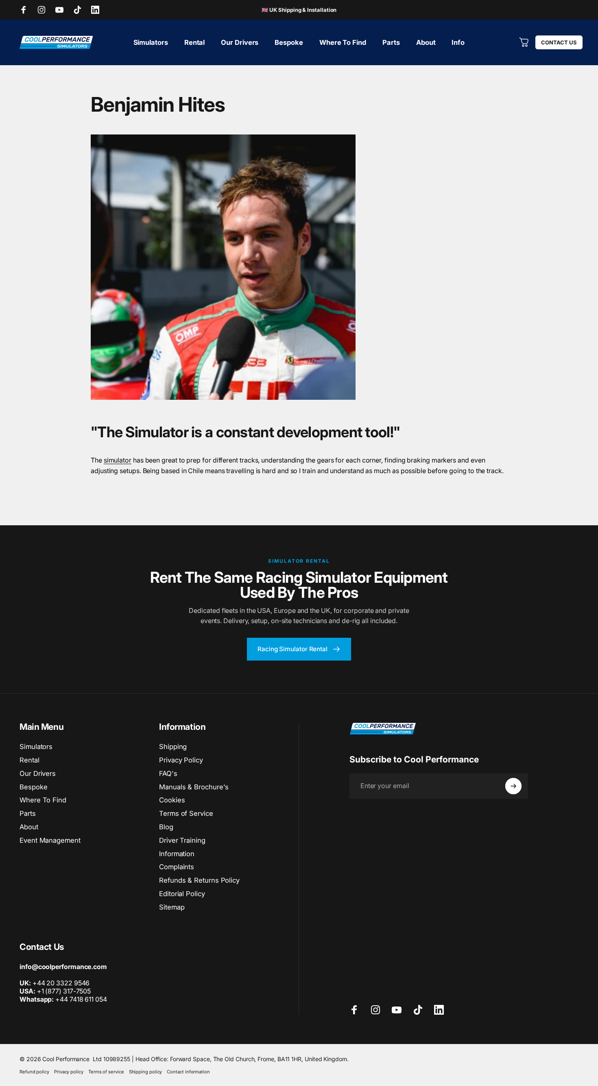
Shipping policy (145, 1072)
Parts (28, 813)
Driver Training (182, 840)
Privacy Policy (181, 760)
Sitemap (171, 907)
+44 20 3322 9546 (61, 983)
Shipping (173, 746)
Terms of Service (186, 813)
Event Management (50, 840)
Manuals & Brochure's (194, 787)
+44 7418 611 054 (63, 999)
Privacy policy (68, 1072)
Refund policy (34, 1072)
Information (176, 854)
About (29, 827)
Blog (166, 827)
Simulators (36, 746)
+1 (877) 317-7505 (64, 991)
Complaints (176, 867)
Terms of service (106, 1072)
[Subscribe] (513, 786)
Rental (29, 760)
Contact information (188, 1072)
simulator (117, 460)
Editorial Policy (182, 894)
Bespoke (33, 787)
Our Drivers (38, 773)
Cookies (172, 800)
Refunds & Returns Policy (199, 880)
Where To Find (43, 800)
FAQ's (168, 773)
